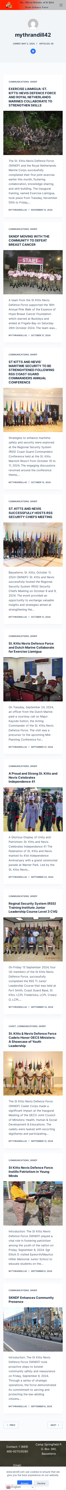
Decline (41, 1483)
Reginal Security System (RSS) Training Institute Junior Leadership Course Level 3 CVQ (33, 908)
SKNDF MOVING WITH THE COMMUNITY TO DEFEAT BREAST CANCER (29, 240)
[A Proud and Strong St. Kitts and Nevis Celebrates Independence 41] (33, 809)
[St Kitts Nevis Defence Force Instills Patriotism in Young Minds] (33, 1203)
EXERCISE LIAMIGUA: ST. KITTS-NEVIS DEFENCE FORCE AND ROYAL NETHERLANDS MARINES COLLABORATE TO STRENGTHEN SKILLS (32, 97)
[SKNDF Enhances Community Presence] (33, 1329)
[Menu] (61, 5)
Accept (25, 1483)
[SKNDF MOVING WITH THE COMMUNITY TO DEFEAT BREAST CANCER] (33, 272)
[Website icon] (33, 51)
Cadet (12, 1026)
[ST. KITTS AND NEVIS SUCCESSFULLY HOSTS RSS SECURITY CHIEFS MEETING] (33, 544)
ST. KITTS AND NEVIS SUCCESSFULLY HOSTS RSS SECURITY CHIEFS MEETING (31, 513)
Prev (12, 1425)
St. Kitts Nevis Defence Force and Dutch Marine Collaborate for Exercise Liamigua (31, 648)
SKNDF (33, 81)
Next (53, 1425)
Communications (19, 81)
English (16, 1486)
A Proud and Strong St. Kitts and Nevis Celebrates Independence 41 (33, 778)
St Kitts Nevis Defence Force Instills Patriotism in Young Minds (31, 1172)
